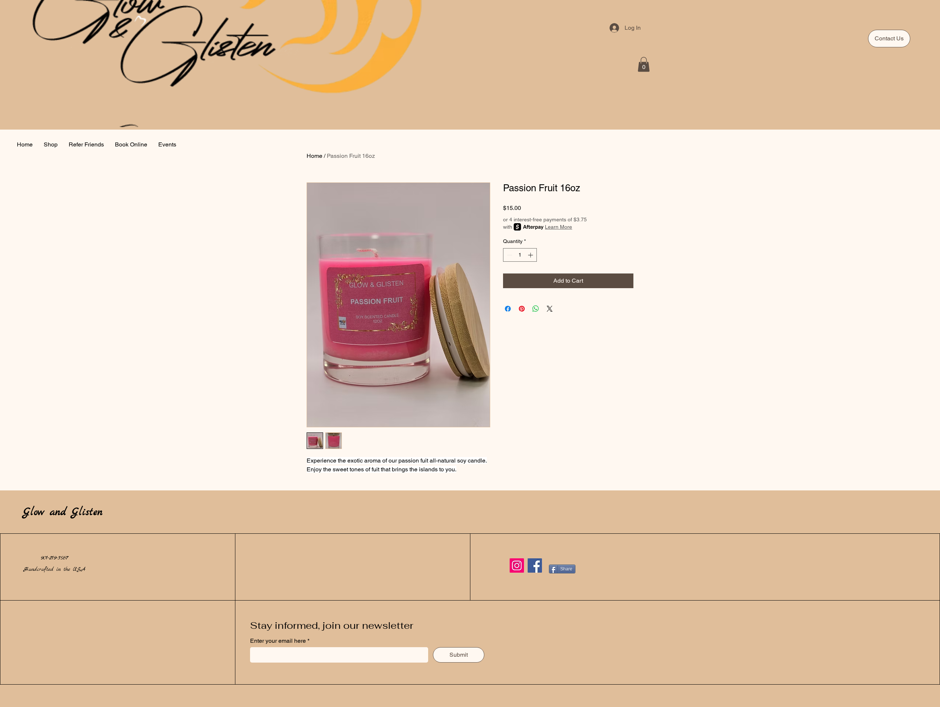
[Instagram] (517, 565)
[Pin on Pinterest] (521, 308)
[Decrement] (508, 255)
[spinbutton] (520, 255)
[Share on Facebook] (507, 308)
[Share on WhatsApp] (535, 308)
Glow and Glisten (62, 512)
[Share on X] (549, 308)
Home (314, 155)
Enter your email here (278, 641)
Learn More (558, 227)
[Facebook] (535, 565)
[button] (643, 64)
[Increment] (531, 255)
